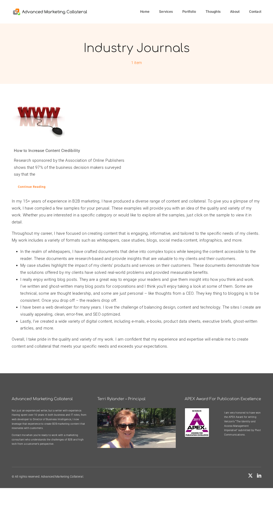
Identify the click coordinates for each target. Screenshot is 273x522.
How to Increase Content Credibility (47, 150)
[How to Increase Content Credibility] (71, 119)
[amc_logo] (50, 9)
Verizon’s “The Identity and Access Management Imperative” (240, 426)
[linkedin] (259, 476)
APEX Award (236, 417)
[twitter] (250, 476)
